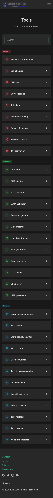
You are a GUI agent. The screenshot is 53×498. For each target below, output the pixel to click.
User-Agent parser (20, 238)
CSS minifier (17, 181)
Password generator (21, 215)
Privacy (5, 465)
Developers (7, 469)
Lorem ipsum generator (22, 314)
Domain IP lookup (19, 128)
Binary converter (19, 405)
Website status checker (22, 59)
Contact (6, 457)
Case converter (18, 359)
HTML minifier (18, 192)
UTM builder (17, 272)
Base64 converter (20, 394)
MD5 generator (18, 249)
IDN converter (18, 151)
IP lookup (15, 105)
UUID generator (18, 295)
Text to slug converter (22, 371)
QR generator (17, 226)
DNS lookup (16, 82)
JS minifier (16, 169)
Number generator (20, 439)
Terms (5, 461)
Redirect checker (19, 139)
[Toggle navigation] (49, 5)
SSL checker (17, 71)
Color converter (18, 261)
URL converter (18, 382)
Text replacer (17, 417)
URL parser (16, 284)
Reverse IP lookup (19, 116)
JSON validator (18, 204)
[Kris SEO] (14, 4)
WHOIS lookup (18, 93)
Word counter (17, 348)
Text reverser (17, 428)
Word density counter (21, 337)
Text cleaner (17, 325)
